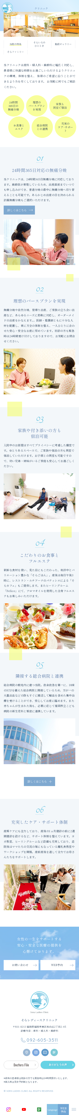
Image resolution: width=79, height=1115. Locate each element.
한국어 (52, 1099)
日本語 (52, 1087)
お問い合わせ (20, 974)
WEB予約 (57, 974)
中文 (52, 1095)
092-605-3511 (42, 1050)
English (52, 1091)
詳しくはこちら (17, 219)
